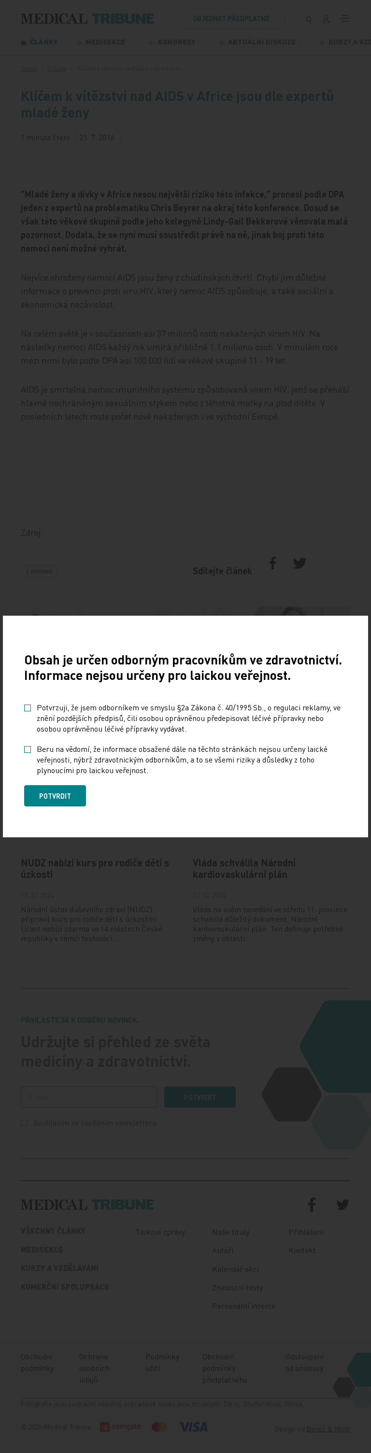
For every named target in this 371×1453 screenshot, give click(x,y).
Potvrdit (55, 795)
